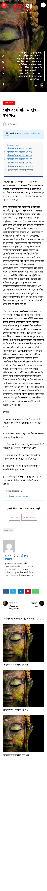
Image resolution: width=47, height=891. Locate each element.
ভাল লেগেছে (14, 517)
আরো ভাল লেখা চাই (29, 517)
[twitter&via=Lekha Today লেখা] (3, 73)
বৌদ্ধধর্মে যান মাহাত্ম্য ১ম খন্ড (19, 152)
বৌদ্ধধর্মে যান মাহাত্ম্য (13, 145)
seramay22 (8, 530)
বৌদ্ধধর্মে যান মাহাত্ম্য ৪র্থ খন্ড (19, 159)
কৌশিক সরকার (12, 124)
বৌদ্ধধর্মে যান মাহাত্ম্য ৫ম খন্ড (19, 163)
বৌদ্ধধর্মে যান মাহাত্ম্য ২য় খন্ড (19, 148)
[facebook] (3, 79)
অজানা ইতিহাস (9, 102)
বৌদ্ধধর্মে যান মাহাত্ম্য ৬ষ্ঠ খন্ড (20, 166)
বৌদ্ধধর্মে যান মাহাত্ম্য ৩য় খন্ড (19, 155)
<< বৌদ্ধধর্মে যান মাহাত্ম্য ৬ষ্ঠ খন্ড (16, 496)
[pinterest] (3, 62)
